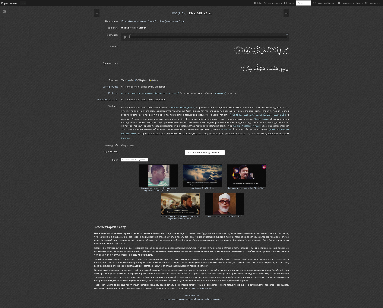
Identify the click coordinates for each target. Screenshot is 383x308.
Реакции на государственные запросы (177, 299)
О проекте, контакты (191, 295)
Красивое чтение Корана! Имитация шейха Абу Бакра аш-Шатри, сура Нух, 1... (158, 188)
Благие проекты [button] (274, 2)
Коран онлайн (9, 3)
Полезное (372, 2)
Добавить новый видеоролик (134, 160)
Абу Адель (113, 93)
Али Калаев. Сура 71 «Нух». (202, 188)
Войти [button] (259, 2)
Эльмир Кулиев (110, 86)
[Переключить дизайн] (4, 12)
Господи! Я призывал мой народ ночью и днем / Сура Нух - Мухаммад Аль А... (180, 216)
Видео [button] (290, 2)
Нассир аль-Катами (325, 2)
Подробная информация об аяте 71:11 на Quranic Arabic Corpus (153, 21)
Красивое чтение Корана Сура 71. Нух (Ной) (246, 188)
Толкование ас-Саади (350, 2)
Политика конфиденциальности (208, 299)
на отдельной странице (201, 287)
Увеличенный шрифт (134, 27)
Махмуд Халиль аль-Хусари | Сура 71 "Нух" (224, 216)
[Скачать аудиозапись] (287, 34)
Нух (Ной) (178, 13)
